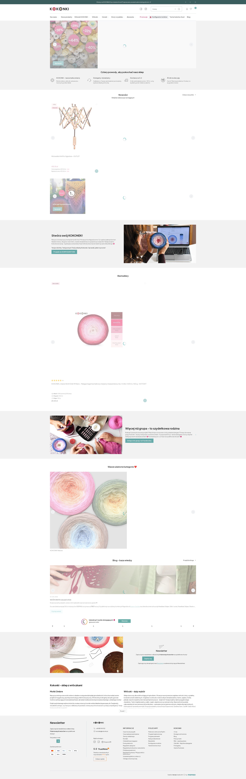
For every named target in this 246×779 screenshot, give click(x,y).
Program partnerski (154, 771)
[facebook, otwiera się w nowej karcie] (141, 9)
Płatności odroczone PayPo (156, 766)
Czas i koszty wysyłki (129, 766)
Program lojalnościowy (155, 768)
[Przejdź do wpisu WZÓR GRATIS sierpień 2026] (123, 579)
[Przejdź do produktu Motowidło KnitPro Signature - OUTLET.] (75, 126)
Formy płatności (128, 778)
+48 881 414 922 (100, 763)
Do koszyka (96, 171)
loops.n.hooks (135, 606)
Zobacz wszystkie (188, 95)
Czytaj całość (56, 611)
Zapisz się (148, 693)
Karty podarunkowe (154, 773)
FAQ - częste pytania (180, 775)
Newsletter (151, 775)
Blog (175, 771)
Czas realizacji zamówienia (131, 768)
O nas (175, 766)
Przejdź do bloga (188, 560)
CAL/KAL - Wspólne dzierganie (183, 778)
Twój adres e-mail (55, 772)
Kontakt (125, 773)
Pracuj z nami (177, 773)
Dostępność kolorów (180, 768)
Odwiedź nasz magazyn (130, 775)
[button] (178, 9)
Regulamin (160, 698)
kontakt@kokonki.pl (102, 766)
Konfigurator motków (154, 778)
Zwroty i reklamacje (128, 771)
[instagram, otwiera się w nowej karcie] (146, 9)
